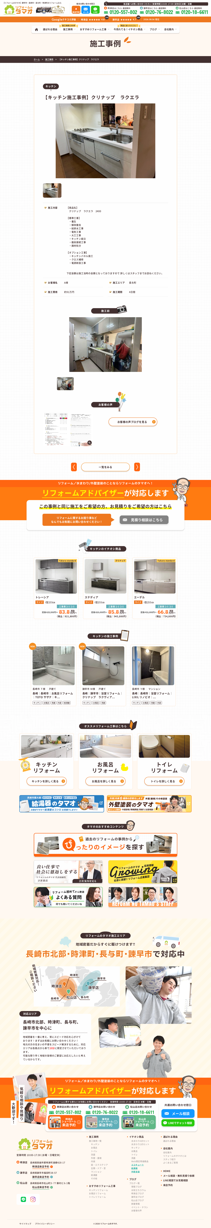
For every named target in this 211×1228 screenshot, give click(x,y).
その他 (94, 1178)
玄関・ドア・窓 (98, 1168)
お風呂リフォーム (97, 1193)
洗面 (93, 1154)
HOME (167, 1171)
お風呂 (94, 1147)
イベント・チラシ (139, 1207)
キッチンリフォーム (98, 1190)
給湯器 (94, 1174)
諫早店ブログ (137, 1196)
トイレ (94, 1151)
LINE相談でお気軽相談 (175, 1180)
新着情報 (135, 1203)
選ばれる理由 (169, 1140)
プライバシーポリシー (45, 1223)
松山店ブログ (137, 1200)
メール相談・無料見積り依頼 (178, 1175)
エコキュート (137, 1164)
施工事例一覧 (95, 1140)
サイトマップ (25, 1223)
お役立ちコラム (138, 1190)
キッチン (95, 1144)
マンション (96, 1171)
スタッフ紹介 (169, 1159)
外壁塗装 (135, 1171)
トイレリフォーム (97, 1196)
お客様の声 (136, 1210)
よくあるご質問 (170, 1162)
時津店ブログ (137, 1193)
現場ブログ (136, 1186)
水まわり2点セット (140, 1144)
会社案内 (167, 1152)
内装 (93, 1161)
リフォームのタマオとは (174, 1155)
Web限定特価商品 (140, 1161)
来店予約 (168, 1185)
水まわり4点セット (140, 1140)
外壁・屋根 (96, 1158)
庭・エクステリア (99, 1164)
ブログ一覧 (134, 1183)
